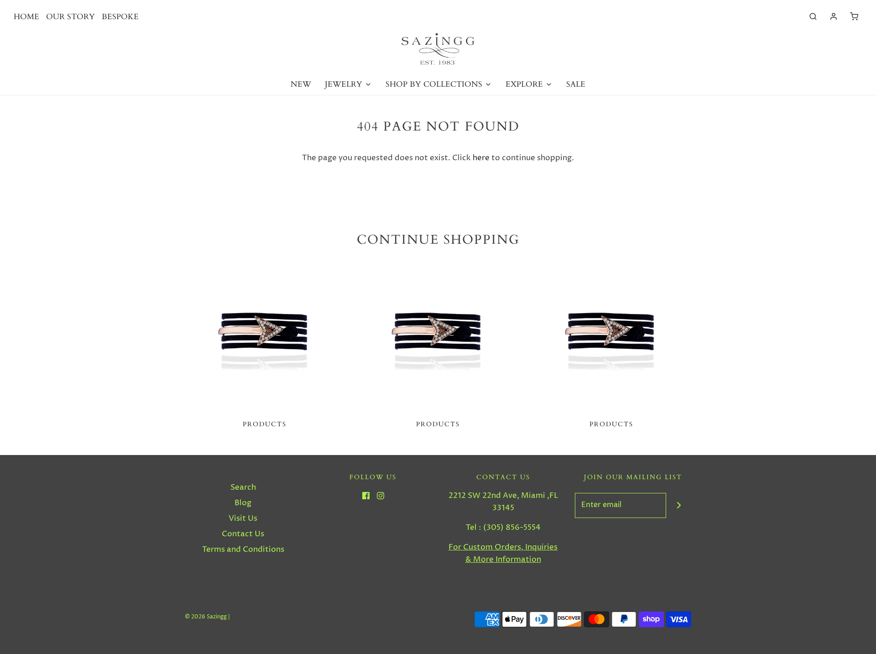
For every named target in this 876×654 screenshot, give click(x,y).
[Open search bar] (813, 16)
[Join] (678, 505)
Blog (243, 502)
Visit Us (243, 518)
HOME (26, 16)
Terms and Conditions (243, 549)
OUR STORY (70, 16)
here (481, 157)
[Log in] (833, 16)
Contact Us (243, 533)
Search (243, 487)
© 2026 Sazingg (206, 617)
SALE (575, 84)
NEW (301, 84)
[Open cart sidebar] (854, 16)
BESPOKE (120, 16)
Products (265, 424)
